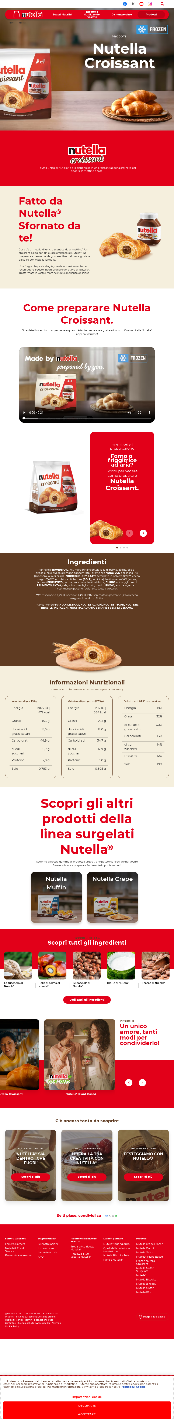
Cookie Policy (12, 1326)
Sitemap (56, 1323)
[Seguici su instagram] (150, 4)
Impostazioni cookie (87, 1397)
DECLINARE (87, 1405)
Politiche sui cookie (25, 1317)
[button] (117, 547)
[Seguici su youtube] (141, 4)
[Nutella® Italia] (28, 14)
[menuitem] (62, 14)
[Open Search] (162, 4)
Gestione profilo (46, 1317)
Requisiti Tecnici (14, 1320)
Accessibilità (43, 1323)
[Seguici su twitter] (133, 4)
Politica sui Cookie (133, 1387)
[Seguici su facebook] (125, 4)
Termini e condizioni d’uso (39, 1320)
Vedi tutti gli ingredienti (87, 999)
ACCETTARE (87, 1414)
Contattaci (10, 1323)
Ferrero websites (15, 1239)
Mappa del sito (26, 1323)
